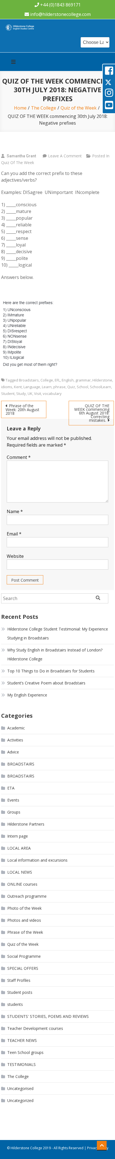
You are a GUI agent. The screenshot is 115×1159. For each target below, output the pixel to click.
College (46, 380)
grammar (83, 380)
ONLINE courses (22, 884)
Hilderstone (102, 380)
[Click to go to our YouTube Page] (109, 107)
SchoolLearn (100, 386)
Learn (47, 386)
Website (15, 556)
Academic (16, 728)
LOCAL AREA (19, 848)
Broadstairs (29, 380)
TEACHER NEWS (22, 1040)
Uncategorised (20, 1088)
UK (30, 393)
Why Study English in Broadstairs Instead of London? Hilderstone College (54, 654)
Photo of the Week (24, 908)
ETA (11, 788)
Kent (18, 386)
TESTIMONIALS (21, 1064)
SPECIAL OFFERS (22, 968)
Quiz (71, 386)
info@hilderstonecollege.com (60, 14)
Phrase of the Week (25, 932)
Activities (15, 740)
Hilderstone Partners (25, 824)
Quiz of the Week (17, 162)
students (15, 1004)
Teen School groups (25, 1052)
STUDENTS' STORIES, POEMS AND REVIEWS (48, 1016)
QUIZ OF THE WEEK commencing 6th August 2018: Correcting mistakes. (91, 413)
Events (13, 800)
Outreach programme (27, 896)
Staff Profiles (18, 980)
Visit (37, 393)
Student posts (19, 992)
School (82, 386)
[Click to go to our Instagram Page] (109, 94)
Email (14, 534)
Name (15, 511)
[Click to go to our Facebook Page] (109, 72)
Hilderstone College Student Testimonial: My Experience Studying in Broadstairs (57, 633)
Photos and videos (24, 920)
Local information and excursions (37, 860)
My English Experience (27, 695)
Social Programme (24, 956)
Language (31, 386)
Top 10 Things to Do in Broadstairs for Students (51, 671)
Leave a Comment (65, 155)
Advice (13, 752)
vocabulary (52, 393)
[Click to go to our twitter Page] (108, 82)
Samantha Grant (21, 156)
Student (8, 393)
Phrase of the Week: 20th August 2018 (22, 409)
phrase (59, 386)
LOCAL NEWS (19, 872)
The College (18, 1076)
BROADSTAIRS (20, 764)
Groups (13, 812)
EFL (57, 380)
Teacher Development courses (35, 1028)
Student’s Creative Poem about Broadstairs (46, 683)
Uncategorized (20, 1100)
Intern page (17, 836)
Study (21, 393)
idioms (6, 386)
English (68, 380)
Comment (19, 457)
